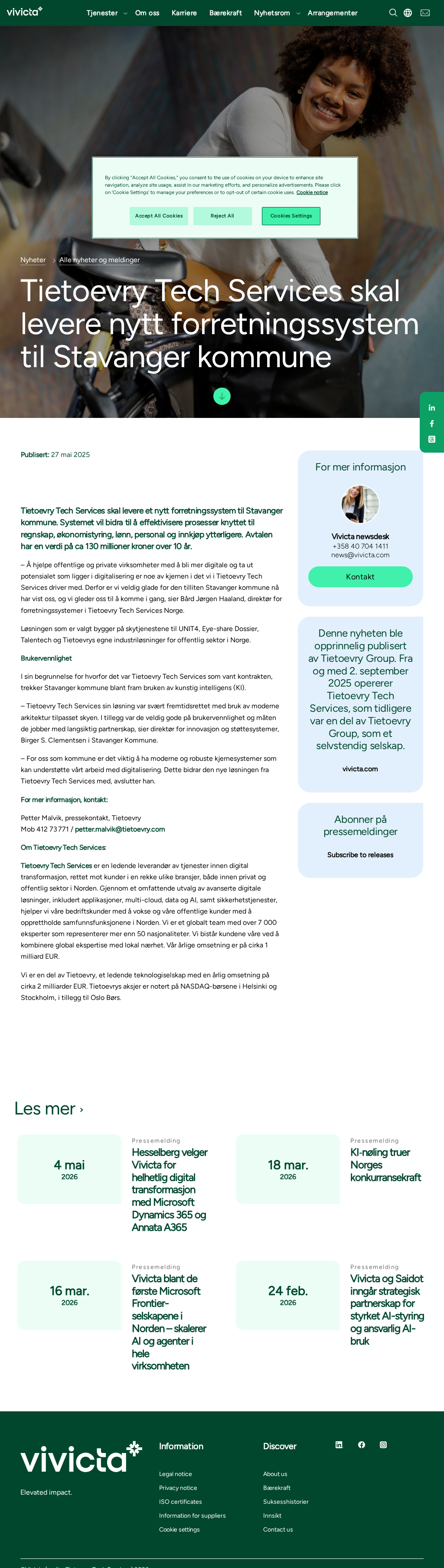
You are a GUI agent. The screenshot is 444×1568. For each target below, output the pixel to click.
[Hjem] (25, 11)
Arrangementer (333, 13)
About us (275, 1474)
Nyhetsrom (272, 13)
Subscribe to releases (360, 855)
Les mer (44, 1108)
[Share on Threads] (432, 438)
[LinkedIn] (339, 1444)
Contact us (278, 1529)
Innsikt (272, 1515)
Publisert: (35, 454)
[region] (225, 198)
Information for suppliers (192, 1515)
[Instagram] (383, 1444)
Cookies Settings (291, 216)
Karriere (184, 13)
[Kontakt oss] (425, 12)
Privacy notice (178, 1488)
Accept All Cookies (159, 216)
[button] (104, 13)
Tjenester (102, 13)
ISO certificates (180, 1502)
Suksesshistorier (286, 1502)
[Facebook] (362, 1444)
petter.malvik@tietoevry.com (121, 829)
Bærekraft (225, 13)
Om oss (147, 13)
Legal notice (175, 1474)
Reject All (223, 216)
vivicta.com (360, 769)
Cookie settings (179, 1529)
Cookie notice (312, 192)
